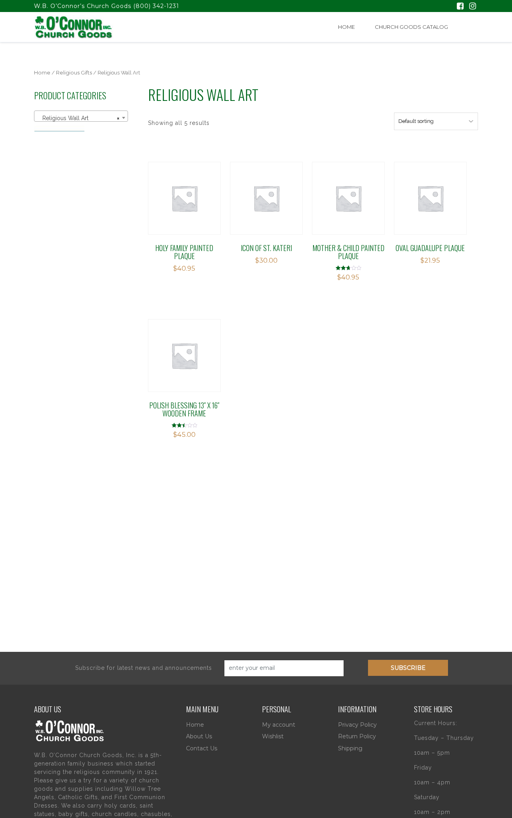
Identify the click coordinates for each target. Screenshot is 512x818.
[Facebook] (460, 6)
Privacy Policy (357, 724)
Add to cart (189, 198)
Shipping (350, 748)
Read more (266, 198)
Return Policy (357, 736)
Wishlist (273, 736)
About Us (199, 736)
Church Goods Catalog (411, 27)
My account (278, 724)
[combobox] (81, 116)
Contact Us (201, 748)
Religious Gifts (74, 73)
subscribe (408, 667)
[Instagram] (472, 6)
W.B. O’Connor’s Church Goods (82, 6)
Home (346, 27)
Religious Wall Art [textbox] (79, 118)
